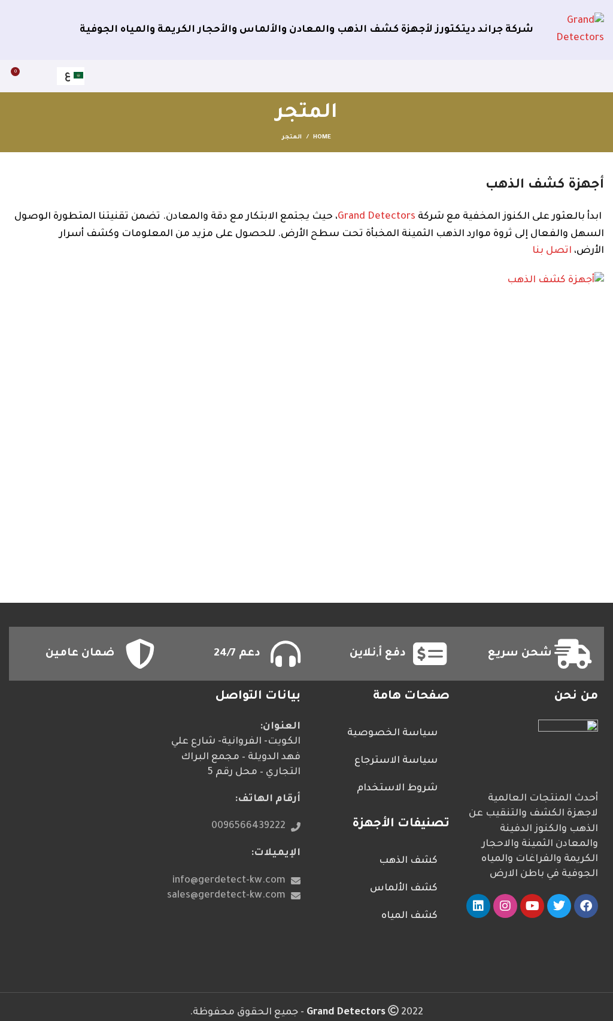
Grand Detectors (376, 217)
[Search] (41, 76)
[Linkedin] (478, 906)
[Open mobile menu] (595, 76)
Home (322, 137)
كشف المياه (409, 916)
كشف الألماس (404, 888)
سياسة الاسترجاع (396, 761)
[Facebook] (586, 906)
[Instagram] (505, 906)
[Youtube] (532, 906)
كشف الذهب (408, 861)
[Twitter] (559, 906)
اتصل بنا (552, 251)
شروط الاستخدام (397, 788)
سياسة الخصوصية (392, 733)
